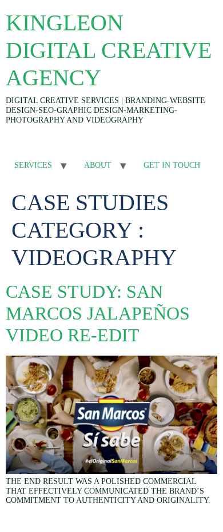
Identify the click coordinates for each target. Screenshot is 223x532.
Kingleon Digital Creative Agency (109, 50)
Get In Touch (172, 165)
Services (33, 165)
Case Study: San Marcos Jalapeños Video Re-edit (98, 313)
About (98, 165)
